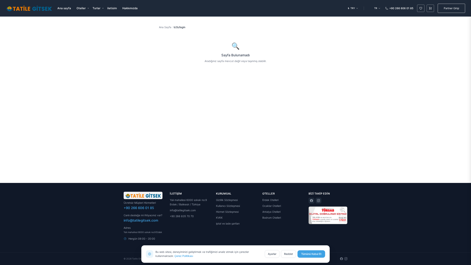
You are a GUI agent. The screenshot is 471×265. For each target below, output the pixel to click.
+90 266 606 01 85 (401, 8)
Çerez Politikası (183, 255)
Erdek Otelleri (270, 200)
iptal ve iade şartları (228, 223)
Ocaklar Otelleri (271, 205)
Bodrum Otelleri (271, 217)
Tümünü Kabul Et (311, 253)
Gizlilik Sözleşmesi (227, 200)
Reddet (288, 253)
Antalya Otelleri (271, 211)
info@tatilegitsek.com (141, 220)
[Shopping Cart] (430, 8)
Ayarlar (272, 253)
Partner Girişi (451, 8)
